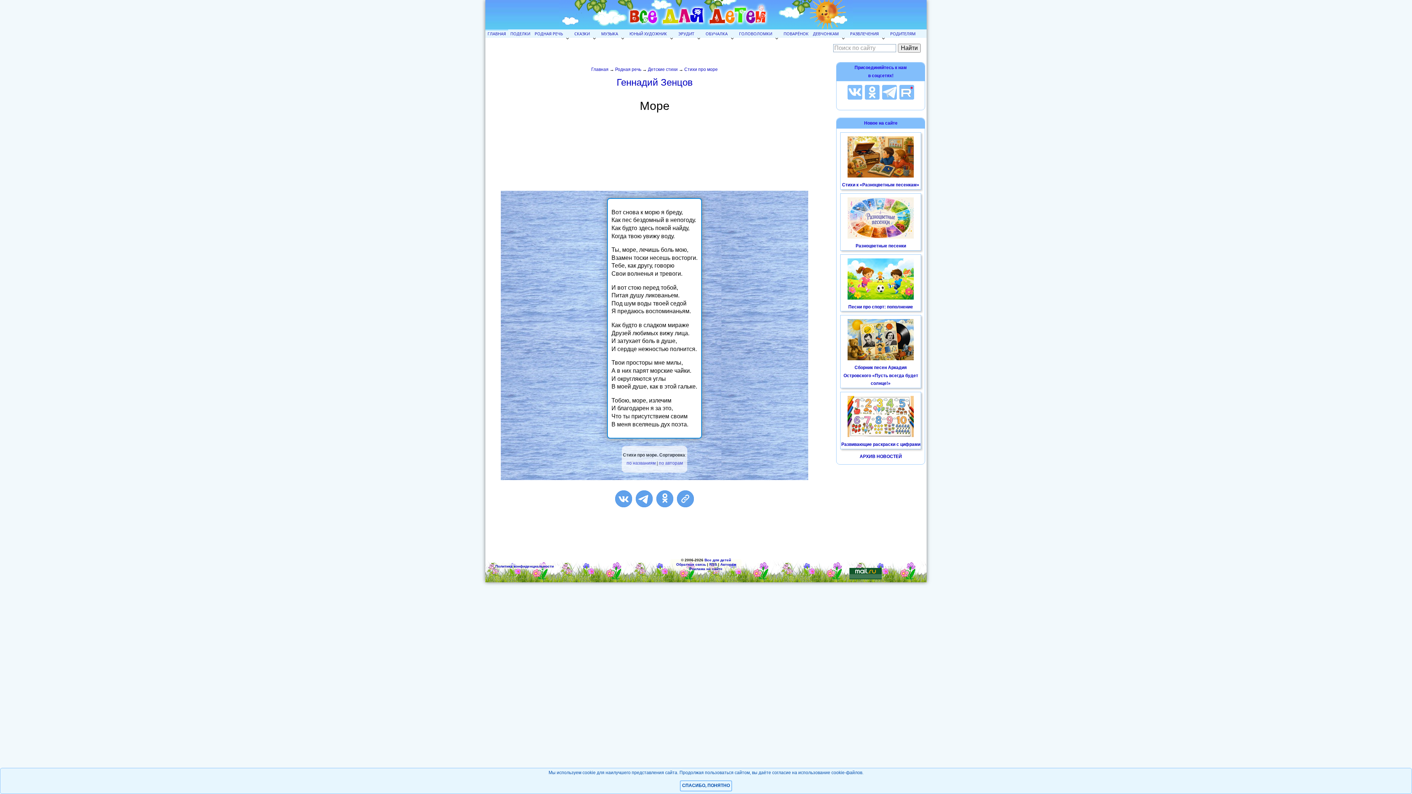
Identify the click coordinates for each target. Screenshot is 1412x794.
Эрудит (686, 33)
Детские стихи (663, 69)
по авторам (671, 463)
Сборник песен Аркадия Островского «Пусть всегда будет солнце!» (881, 375)
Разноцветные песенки (881, 245)
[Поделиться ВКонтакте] (623, 498)
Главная (497, 33)
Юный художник (648, 33)
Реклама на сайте (706, 569)
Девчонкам (826, 33)
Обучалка (717, 33)
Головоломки (755, 33)
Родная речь (549, 33)
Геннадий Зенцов (655, 82)
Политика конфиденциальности (524, 566)
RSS (713, 564)
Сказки (582, 33)
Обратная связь (691, 564)
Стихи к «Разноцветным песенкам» (880, 184)
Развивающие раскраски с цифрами (880, 444)
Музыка (609, 33)
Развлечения (864, 33)
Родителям (903, 33)
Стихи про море (701, 69)
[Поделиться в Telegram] (644, 498)
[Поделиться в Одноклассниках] (664, 498)
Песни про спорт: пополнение (880, 307)
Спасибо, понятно (706, 785)
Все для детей (718, 560)
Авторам (728, 564)
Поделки (520, 33)
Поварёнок (796, 33)
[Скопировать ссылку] (685, 498)
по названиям (641, 463)
